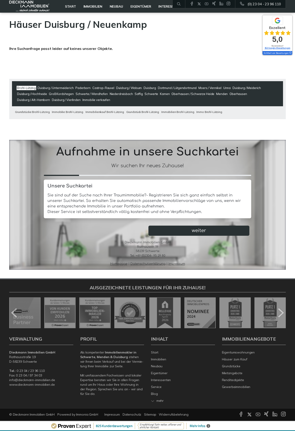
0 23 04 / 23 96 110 (31, 371)
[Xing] (214, 4)
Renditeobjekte (233, 380)
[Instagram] (228, 4)
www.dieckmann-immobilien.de (32, 384)
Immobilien (92, 6)
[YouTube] (207, 4)
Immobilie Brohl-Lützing (67, 112)
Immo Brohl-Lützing (209, 112)
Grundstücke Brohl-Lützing (32, 112)
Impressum (112, 414)
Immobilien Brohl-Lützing (177, 112)
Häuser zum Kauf (234, 359)
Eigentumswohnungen (238, 352)
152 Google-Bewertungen (277, 48)
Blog (154, 394)
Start (70, 6)
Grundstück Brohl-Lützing (142, 112)
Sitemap (150, 414)
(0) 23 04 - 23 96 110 (264, 4)
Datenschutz (132, 414)
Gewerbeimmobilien (236, 387)
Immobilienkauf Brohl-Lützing (105, 112)
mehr (160, 401)
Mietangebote (232, 373)
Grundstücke (231, 366)
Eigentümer (159, 373)
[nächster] (280, 313)
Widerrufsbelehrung (174, 414)
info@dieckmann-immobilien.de (32, 380)
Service (156, 387)
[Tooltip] (290, 53)
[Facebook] (192, 4)
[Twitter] (199, 4)
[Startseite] (29, 6)
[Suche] (178, 4)
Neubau (116, 6)
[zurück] (14, 313)
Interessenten (161, 380)
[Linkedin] (221, 4)
